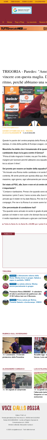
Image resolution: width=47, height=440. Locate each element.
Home (6, 1)
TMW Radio (15, 1)
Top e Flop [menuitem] (19, 22)
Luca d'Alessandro (11, 133)
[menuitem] (3, 22)
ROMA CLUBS (27, 1)
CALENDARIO (40, 1)
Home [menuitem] (9, 22)
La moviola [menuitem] (31, 22)
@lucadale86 (29, 133)
